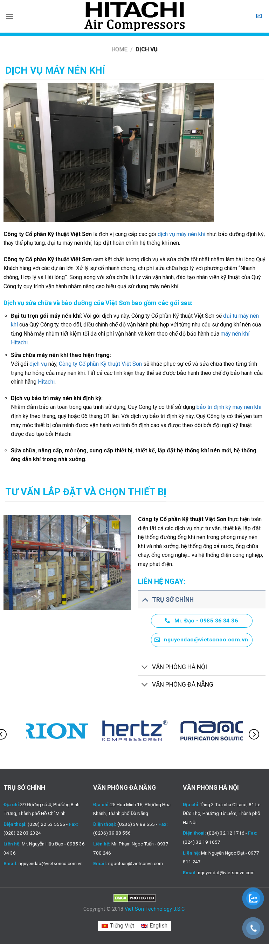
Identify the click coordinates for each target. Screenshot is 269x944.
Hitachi (46, 381)
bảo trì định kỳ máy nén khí (228, 407)
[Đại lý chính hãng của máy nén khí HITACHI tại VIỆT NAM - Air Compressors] (134, 16)
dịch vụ (38, 363)
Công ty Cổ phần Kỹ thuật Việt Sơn (100, 363)
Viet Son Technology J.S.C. (155, 909)
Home (119, 49)
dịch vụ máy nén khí (181, 234)
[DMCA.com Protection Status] (134, 898)
